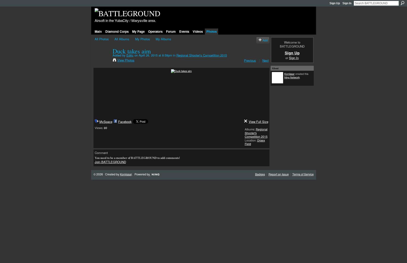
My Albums (163, 39)
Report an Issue (279, 174)
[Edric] (102, 61)
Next (265, 60)
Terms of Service (303, 174)
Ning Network (292, 77)
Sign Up (335, 3)
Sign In (346, 3)
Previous (250, 60)
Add (265, 40)
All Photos (102, 39)
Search (402, 3)
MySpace (105, 121)
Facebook (125, 121)
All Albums (121, 39)
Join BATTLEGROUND (110, 162)
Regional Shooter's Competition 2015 (201, 55)
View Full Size (258, 121)
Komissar (289, 74)
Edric (130, 55)
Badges (260, 174)
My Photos (142, 39)
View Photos (125, 60)
